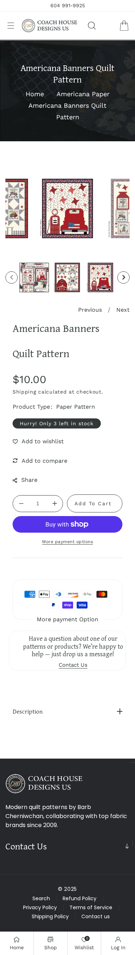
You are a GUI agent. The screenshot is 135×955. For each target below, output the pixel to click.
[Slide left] (11, 277)
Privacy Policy (40, 907)
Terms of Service (90, 907)
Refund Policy (79, 898)
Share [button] (29, 479)
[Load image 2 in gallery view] (67, 277)
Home (35, 94)
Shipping (24, 392)
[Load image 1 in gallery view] (34, 277)
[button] (10, 25)
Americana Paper (83, 94)
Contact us (95, 916)
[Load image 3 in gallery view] (100, 277)
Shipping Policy (50, 916)
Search (41, 898)
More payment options (67, 541)
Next (123, 309)
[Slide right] (123, 277)
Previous (90, 309)
